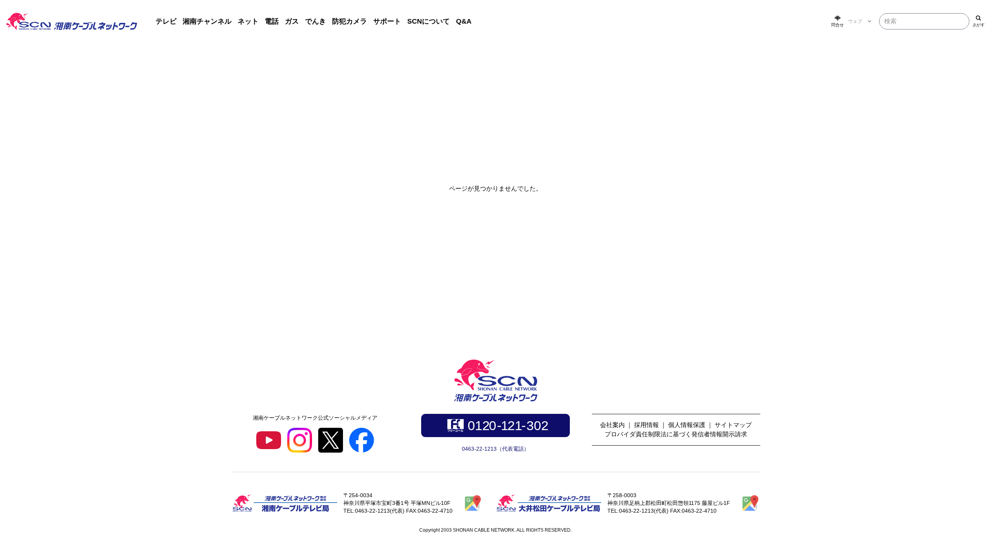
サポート (387, 21)
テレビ (166, 21)
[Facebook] (361, 440)
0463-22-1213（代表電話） (495, 449)
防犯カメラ (349, 21)
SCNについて (428, 21)
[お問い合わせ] (837, 21)
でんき (315, 21)
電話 (272, 21)
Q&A (463, 21)
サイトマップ (733, 425)
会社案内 (612, 425)
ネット (248, 21)
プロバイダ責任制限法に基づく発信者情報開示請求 (676, 434)
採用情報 (646, 425)
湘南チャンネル (207, 21)
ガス (292, 21)
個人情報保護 (686, 425)
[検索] (978, 21)
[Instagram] (299, 440)
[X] (330, 440)
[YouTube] (268, 440)
